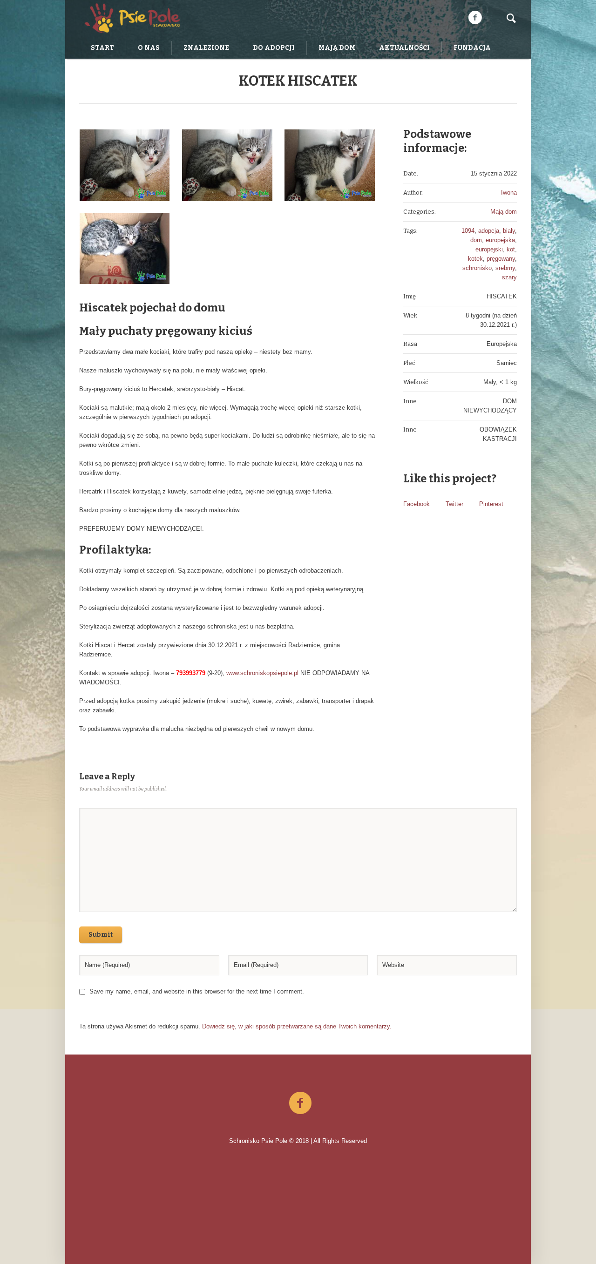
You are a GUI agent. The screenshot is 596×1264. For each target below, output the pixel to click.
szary (509, 277)
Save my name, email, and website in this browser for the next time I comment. (196, 991)
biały (509, 230)
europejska (500, 240)
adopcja (488, 230)
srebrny (505, 267)
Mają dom (503, 211)
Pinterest (491, 503)
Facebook (416, 503)
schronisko (477, 267)
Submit (100, 935)
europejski (489, 249)
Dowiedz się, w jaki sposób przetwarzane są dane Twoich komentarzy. (297, 1026)
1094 (467, 230)
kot (511, 249)
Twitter (454, 503)
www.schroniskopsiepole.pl (263, 672)
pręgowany (501, 258)
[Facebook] (475, 18)
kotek (475, 258)
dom (476, 240)
